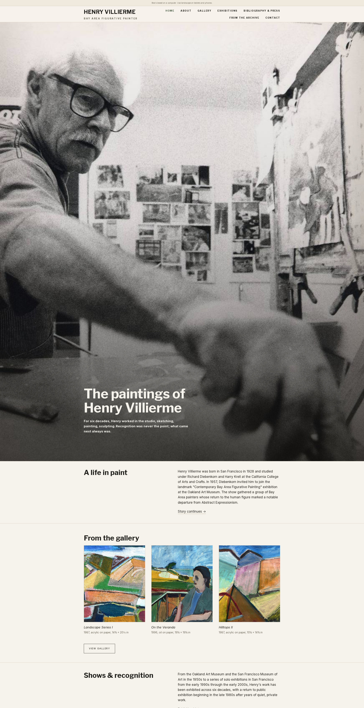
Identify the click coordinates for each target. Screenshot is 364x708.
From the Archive (244, 17)
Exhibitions (227, 10)
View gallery (99, 648)
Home (170, 10)
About (185, 10)
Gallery (204, 10)
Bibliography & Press (262, 10)
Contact (272, 17)
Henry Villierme (110, 14)
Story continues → (192, 511)
